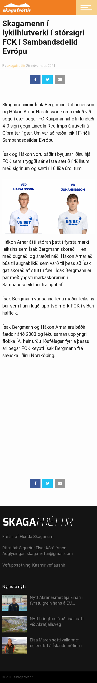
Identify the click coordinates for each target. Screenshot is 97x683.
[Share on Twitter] (47, 79)
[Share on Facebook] (35, 79)
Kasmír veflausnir (48, 565)
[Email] (60, 79)
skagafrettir (16, 66)
